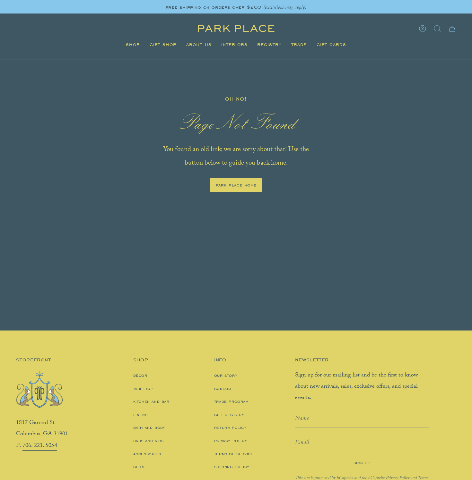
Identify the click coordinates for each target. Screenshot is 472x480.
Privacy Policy (230, 440)
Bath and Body (149, 427)
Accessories (147, 454)
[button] (132, 44)
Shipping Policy (231, 466)
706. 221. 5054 (39, 446)
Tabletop (143, 388)
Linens (140, 414)
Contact (223, 388)
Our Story (225, 375)
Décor (140, 375)
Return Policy (230, 427)
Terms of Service (234, 454)
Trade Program (231, 401)
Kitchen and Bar (151, 401)
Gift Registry (229, 414)
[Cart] (452, 28)
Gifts (138, 466)
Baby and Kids (148, 440)
